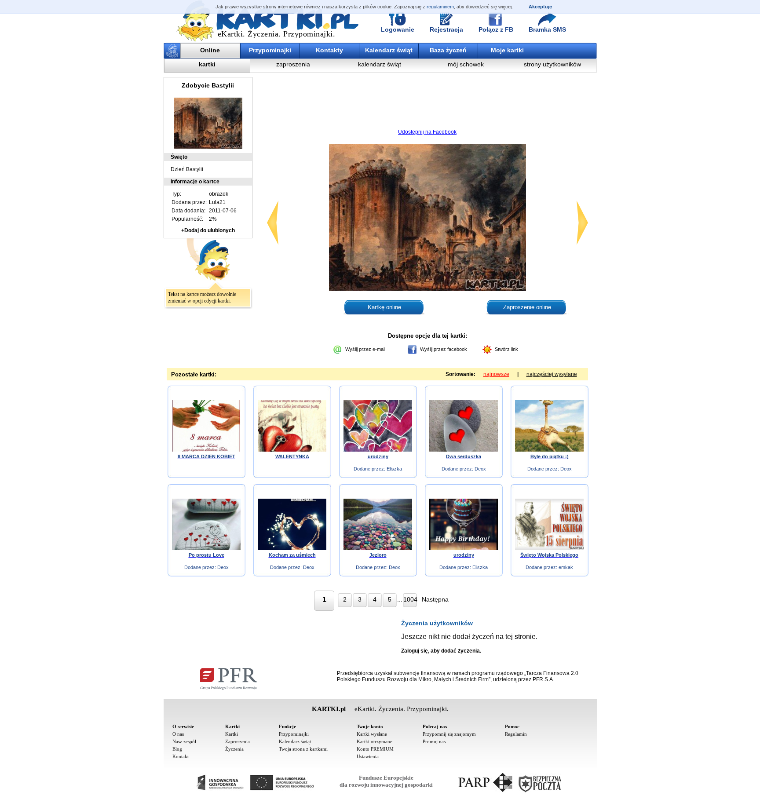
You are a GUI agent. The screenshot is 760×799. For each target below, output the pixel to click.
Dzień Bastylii (187, 169)
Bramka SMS (547, 29)
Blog (177, 749)
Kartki (231, 734)
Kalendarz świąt (389, 50)
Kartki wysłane (372, 734)
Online (210, 50)
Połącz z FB (496, 29)
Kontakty (329, 50)
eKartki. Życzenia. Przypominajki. (277, 33)
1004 (410, 599)
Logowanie (397, 29)
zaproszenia (293, 64)
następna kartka (582, 223)
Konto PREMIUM (375, 749)
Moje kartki (507, 50)
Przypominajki (270, 50)
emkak (566, 567)
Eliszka (394, 468)
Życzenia (234, 749)
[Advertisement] (427, 103)
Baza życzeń (448, 50)
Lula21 (217, 202)
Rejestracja (446, 29)
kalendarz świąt (379, 64)
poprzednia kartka (272, 223)
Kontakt (180, 756)
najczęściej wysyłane (551, 374)
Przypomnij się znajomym (449, 734)
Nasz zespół (184, 741)
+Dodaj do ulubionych (208, 230)
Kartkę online (384, 307)
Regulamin (516, 734)
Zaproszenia (237, 741)
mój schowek (466, 64)
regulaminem (440, 6)
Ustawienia (368, 756)
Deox (480, 468)
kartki (207, 64)
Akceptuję (540, 6)
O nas (178, 734)
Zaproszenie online (527, 307)
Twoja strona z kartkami (303, 749)
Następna (435, 599)
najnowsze (496, 374)
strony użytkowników (552, 64)
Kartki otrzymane (374, 741)
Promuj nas (434, 741)
